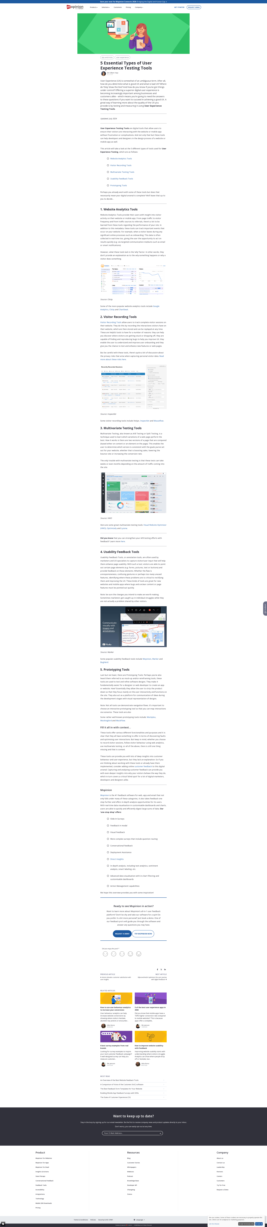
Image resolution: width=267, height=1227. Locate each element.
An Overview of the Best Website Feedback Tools (119, 1080)
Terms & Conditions (81, 1220)
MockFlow (120, 720)
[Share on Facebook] (157, 969)
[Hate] (105, 954)
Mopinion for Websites (44, 1158)
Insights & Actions (42, 1172)
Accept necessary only (246, 1224)
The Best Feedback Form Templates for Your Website (121, 1089)
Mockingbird (106, 720)
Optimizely (112, 528)
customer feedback (143, 766)
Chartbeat (123, 309)
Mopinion (147, 659)
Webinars (130, 1172)
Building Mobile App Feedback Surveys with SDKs (119, 1093)
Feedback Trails (41, 1185)
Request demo (194, 7)
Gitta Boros (111, 1025)
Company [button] (138, 7)
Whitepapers (131, 1167)
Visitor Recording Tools (120, 165)
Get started (179, 7)
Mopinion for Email (42, 1167)
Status (129, 1194)
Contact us (221, 1163)
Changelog (131, 1190)
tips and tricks (107, 57)
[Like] (130, 954)
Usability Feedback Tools (121, 178)
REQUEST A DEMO (122, 934)
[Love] (138, 954)
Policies (93, 1220)
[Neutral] (122, 954)
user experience (122, 57)
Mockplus (151, 717)
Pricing (128, 7)
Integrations (40, 1194)
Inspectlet (144, 420)
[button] (139, 1220)
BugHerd (104, 662)
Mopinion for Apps (42, 1163)
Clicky (112, 309)
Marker (155, 659)
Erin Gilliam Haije (112, 73)
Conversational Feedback (44, 1181)
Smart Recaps (40, 1176)
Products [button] (93, 7)
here (123, 541)
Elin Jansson (145, 1025)
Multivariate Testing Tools (122, 172)
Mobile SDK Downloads (44, 1203)
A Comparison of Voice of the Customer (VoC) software (121, 1084)
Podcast (130, 1176)
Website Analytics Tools (121, 158)
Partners (220, 1172)
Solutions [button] (105, 7)
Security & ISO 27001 (105, 1220)
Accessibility (40, 1190)
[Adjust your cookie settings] (3, 1224)
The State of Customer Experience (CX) (115, 1097)
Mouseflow (158, 420)
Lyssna (124, 528)
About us (220, 1158)
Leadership (220, 1167)
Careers (219, 1176)
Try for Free (221, 1185)
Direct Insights (117, 859)
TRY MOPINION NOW (143, 934)
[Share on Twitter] (161, 969)
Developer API (132, 1185)
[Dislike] (113, 954)
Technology (40, 1199)
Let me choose (214, 1224)
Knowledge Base (133, 1181)
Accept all (259, 1224)
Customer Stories (133, 1163)
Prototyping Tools (118, 185)
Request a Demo (222, 1190)
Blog (128, 1158)
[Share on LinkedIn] (165, 969)
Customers (118, 7)
